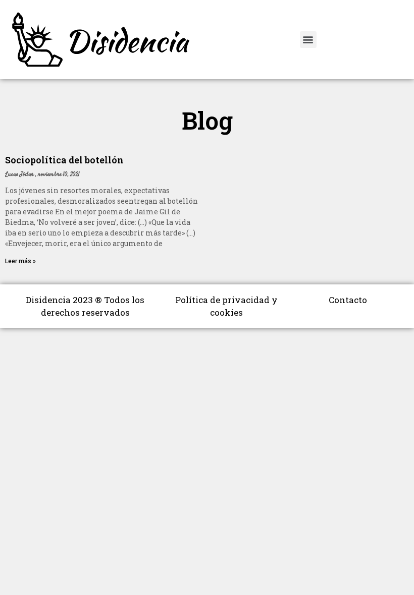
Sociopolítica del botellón (64, 160)
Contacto (348, 300)
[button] (308, 39)
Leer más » (20, 261)
